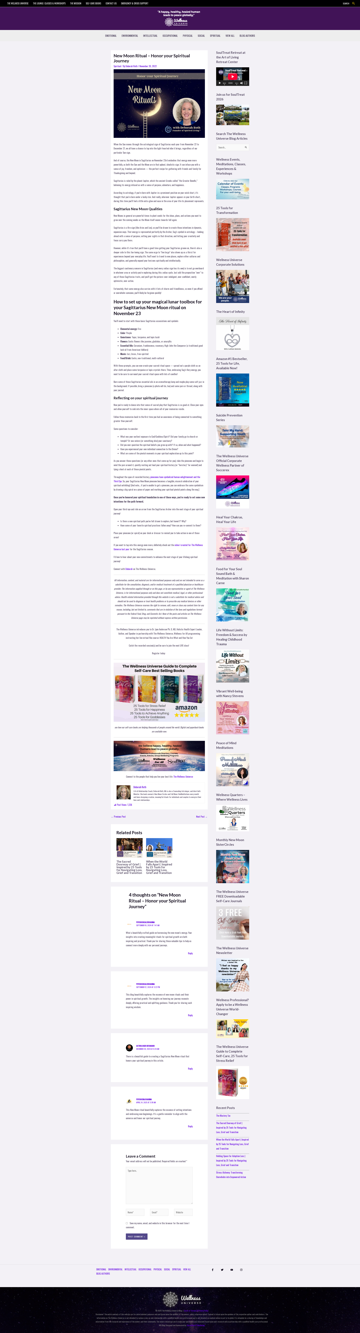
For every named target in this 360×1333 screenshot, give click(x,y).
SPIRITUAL (215, 35)
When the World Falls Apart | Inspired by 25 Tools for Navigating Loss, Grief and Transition (159, 867)
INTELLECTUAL (150, 35)
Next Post (201, 816)
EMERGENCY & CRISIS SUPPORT (134, 3)
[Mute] (241, 83)
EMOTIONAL (111, 35)
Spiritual (117, 66)
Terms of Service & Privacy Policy (196, 1310)
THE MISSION (75, 3)
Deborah (129, 569)
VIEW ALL (230, 35)
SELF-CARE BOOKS (93, 3)
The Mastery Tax (223, 1115)
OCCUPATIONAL (170, 35)
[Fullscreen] (245, 83)
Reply (190, 953)
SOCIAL (201, 35)
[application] (232, 76)
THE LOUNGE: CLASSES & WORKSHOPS (49, 3)
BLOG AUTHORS (247, 35)
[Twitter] (222, 1270)
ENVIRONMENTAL (130, 35)
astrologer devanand (145, 1045)
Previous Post (118, 816)
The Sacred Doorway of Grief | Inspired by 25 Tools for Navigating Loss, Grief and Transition (129, 867)
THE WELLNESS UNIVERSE (17, 3)
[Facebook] (212, 1270)
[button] (353, 3)
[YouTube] (231, 1270)
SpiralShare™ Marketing (196, 1325)
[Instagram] (241, 1270)
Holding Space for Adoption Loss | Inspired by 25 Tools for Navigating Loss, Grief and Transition (231, 1160)
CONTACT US (111, 3)
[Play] (219, 83)
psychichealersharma (145, 922)
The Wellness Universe (183, 776)
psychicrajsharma (144, 1099)
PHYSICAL (188, 35)
